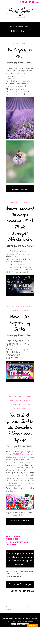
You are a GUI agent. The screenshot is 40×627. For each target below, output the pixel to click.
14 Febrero (10, 306)
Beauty (11, 396)
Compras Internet (16, 400)
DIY (32, 306)
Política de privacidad (23, 624)
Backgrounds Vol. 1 (20, 53)
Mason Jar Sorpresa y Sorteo (20, 323)
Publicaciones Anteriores (14, 537)
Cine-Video (18, 306)
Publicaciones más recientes (17, 543)
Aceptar (13, 624)
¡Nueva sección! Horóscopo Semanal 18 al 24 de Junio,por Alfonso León (20, 224)
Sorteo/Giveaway (20, 408)
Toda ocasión (23, 310)
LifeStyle (16, 43)
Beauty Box (19, 396)
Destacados (26, 306)
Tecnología (23, 43)
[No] (38, 620)
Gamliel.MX (31, 613)
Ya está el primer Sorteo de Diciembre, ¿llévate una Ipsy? (20, 427)
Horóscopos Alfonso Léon (20, 202)
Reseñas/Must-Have (23, 404)
